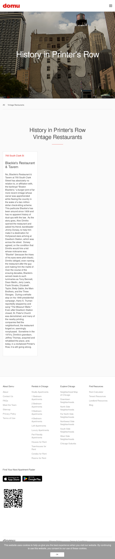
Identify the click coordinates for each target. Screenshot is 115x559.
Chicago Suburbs (68, 443)
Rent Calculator (96, 391)
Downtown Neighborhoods (67, 401)
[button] (110, 6)
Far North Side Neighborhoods (67, 415)
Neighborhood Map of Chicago (69, 393)
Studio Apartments (40, 391)
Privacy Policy (9, 413)
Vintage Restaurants (16, 105)
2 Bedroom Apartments (37, 405)
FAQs (5, 400)
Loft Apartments (39, 425)
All (4, 105)
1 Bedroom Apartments (37, 398)
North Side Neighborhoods (67, 408)
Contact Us (8, 396)
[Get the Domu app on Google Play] (32, 479)
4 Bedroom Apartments (37, 420)
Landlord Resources (98, 400)
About (5, 391)
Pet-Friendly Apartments (37, 436)
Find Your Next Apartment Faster (19, 469)
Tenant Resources (97, 396)
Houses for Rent (39, 441)
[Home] (11, 5)
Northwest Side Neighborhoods (67, 423)
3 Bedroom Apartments (37, 412)
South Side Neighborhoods (67, 430)
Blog (91, 404)
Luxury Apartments (40, 430)
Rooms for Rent (39, 457)
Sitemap (6, 409)
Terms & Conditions (78, 541)
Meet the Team (10, 404)
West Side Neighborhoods (67, 437)
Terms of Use (9, 418)
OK (57, 554)
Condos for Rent (39, 453)
